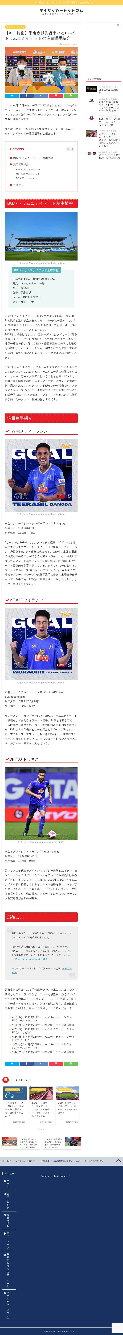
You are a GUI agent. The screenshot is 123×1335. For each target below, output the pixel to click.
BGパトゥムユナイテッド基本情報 (33, 158)
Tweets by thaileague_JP (55, 1176)
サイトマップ (8, 1240)
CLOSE (70, 149)
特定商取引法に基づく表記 (8, 1270)
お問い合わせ (8, 1200)
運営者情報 (8, 1220)
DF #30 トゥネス (25, 178)
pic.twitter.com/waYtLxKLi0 (33, 959)
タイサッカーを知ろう (15, 27)
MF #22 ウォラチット (28, 174)
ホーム (8, 1184)
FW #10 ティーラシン (28, 169)
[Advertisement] (103, 52)
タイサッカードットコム (62, 10)
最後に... (18, 185)
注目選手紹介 (21, 164)
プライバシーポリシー (8, 1306)
